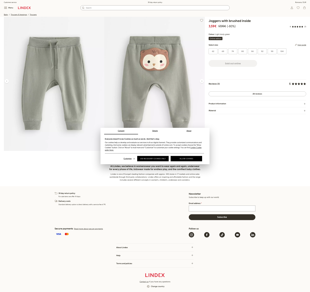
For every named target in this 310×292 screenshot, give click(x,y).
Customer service (10, 2)
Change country (157, 286)
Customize (128, 159)
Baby (6, 14)
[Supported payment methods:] (121, 234)
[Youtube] (237, 234)
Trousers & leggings (19, 14)
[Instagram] (191, 234)
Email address (195, 203)
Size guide (302, 45)
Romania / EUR (300, 2)
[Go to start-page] (24, 8)
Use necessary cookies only (153, 159)
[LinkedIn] (252, 234)
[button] (54, 84)
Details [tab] (155, 131)
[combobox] (155, 7)
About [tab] (188, 131)
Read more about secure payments (88, 229)
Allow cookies (186, 159)
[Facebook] (206, 234)
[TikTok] (222, 234)
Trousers (33, 14)
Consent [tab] (121, 131)
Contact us (144, 281)
